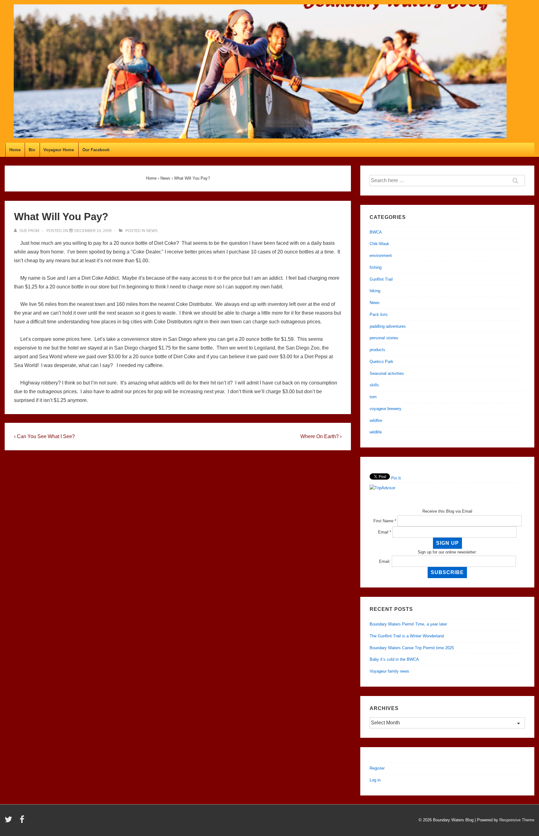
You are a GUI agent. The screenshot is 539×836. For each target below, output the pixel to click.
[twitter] (10, 821)
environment (381, 255)
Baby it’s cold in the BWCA (394, 659)
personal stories (384, 338)
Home (15, 149)
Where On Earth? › (321, 436)
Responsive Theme (516, 820)
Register (377, 768)
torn (373, 396)
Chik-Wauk (379, 243)
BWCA (376, 232)
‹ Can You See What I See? (44, 436)
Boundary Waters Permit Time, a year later (408, 624)
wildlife (376, 432)
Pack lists (379, 314)
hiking (375, 290)
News (152, 231)
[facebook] (23, 821)
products (377, 349)
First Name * (384, 521)
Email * (384, 532)
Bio (32, 149)
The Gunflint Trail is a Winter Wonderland (407, 636)
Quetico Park (381, 361)
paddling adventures (388, 326)
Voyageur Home (58, 149)
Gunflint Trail (381, 279)
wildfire (376, 420)
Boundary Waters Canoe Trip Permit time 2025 (412, 647)
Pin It (396, 478)
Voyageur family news (389, 671)
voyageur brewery (385, 408)
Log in (375, 780)
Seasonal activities (387, 373)
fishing (375, 267)
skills (374, 385)
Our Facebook (95, 149)
